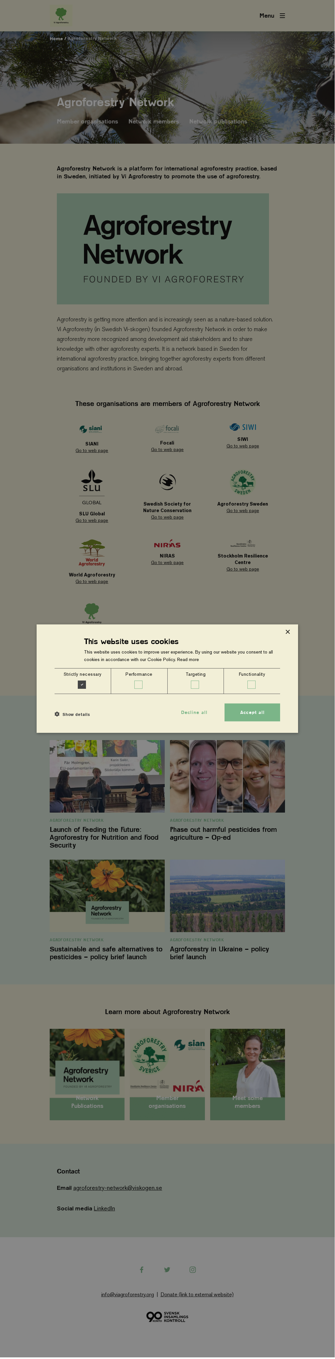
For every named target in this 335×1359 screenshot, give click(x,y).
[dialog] (167, 678)
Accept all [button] (252, 712)
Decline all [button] (194, 712)
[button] (72, 714)
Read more (188, 659)
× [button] (287, 632)
